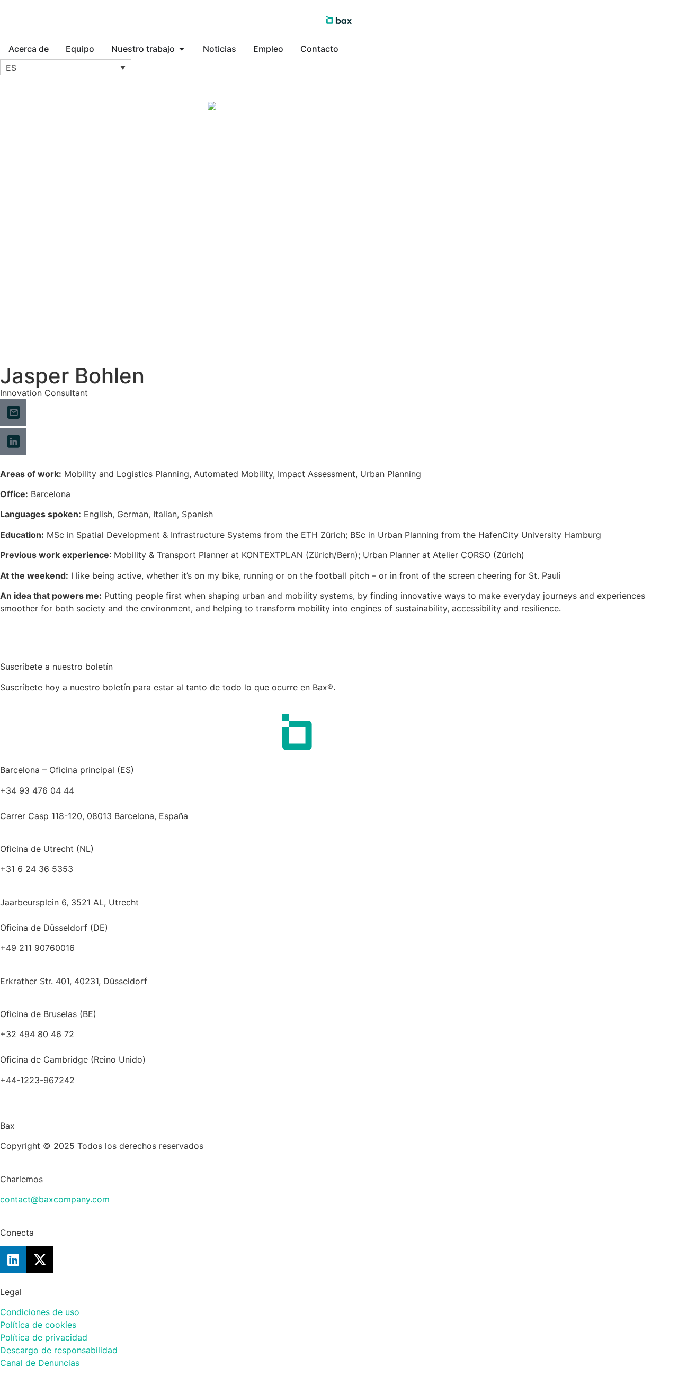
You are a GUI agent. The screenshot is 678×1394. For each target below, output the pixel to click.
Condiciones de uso (39, 1312)
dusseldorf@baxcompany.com (61, 960)
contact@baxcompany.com (55, 1199)
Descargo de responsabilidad (59, 1350)
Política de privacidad (43, 1337)
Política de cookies (38, 1324)
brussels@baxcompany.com (133, 1034)
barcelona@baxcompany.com (59, 803)
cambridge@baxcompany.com (61, 1092)
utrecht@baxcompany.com (54, 881)
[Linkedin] (13, 1259)
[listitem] (339, 902)
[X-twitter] (39, 1259)
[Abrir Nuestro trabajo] (181, 48)
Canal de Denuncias (39, 1362)
